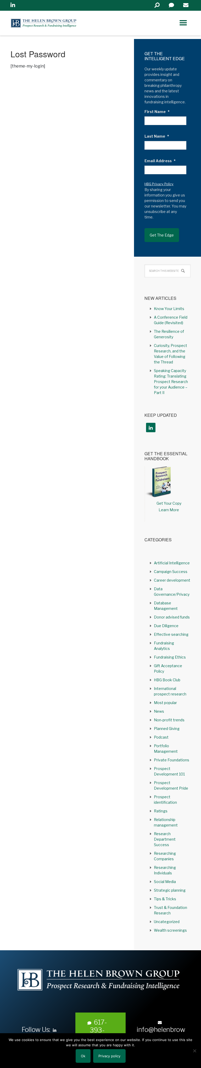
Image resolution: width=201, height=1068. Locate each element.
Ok (83, 1056)
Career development (172, 580)
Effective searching (171, 634)
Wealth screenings (170, 930)
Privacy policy (109, 1056)
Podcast (161, 737)
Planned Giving (167, 728)
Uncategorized (167, 921)
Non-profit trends (169, 720)
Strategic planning (170, 890)
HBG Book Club (167, 680)
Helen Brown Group (59, 23)
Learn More (169, 510)
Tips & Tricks (165, 899)
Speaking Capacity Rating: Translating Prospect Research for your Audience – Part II (171, 381)
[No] (194, 1050)
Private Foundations (171, 760)
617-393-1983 (98, 1030)
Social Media (165, 881)
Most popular (165, 702)
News (159, 711)
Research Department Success (165, 839)
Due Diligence (166, 625)
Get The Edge (162, 235)
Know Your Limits (169, 308)
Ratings (161, 811)
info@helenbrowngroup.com (161, 1033)
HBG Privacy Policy (159, 184)
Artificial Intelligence (172, 563)
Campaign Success (170, 571)
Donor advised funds (172, 617)
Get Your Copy (169, 503)
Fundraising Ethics (170, 657)
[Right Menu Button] (183, 23)
